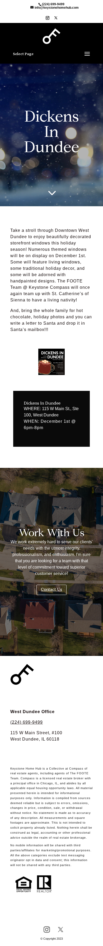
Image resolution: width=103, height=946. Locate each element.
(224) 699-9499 (26, 722)
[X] (55, 19)
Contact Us (51, 590)
